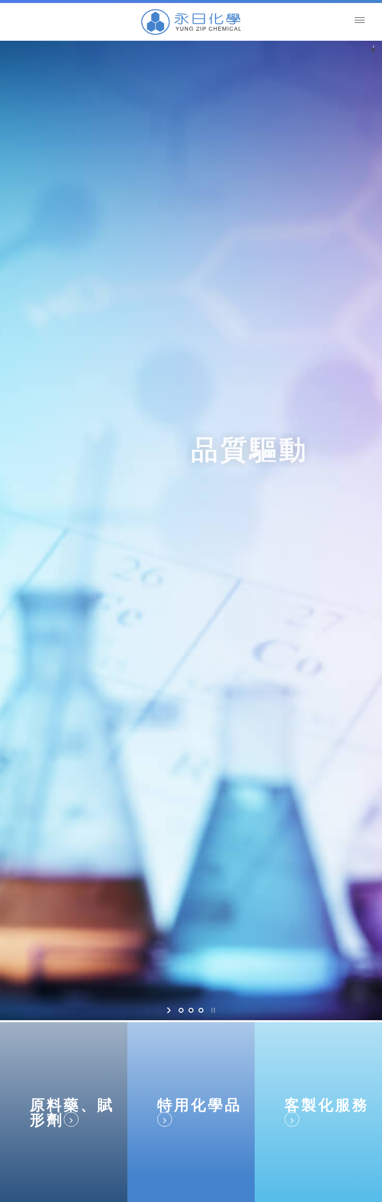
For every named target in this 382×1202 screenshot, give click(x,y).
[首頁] (191, 22)
